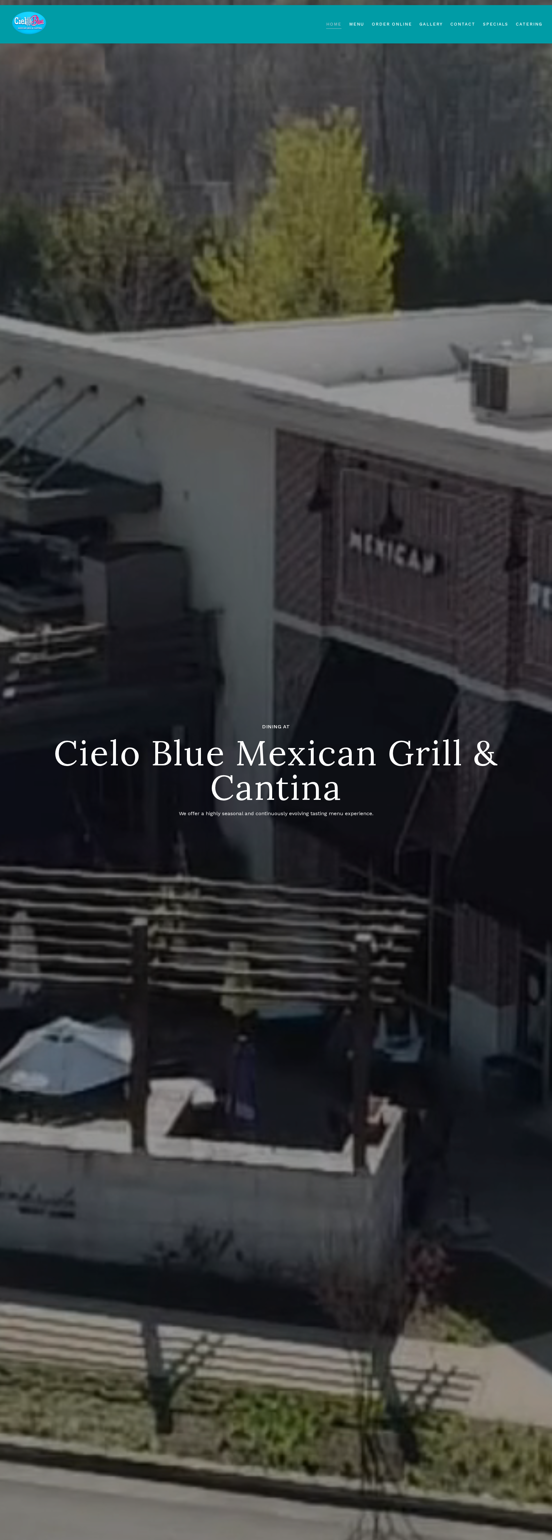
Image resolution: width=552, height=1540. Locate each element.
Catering (529, 24)
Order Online (392, 24)
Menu (356, 24)
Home (333, 24)
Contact (462, 24)
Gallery (431, 24)
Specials (496, 24)
